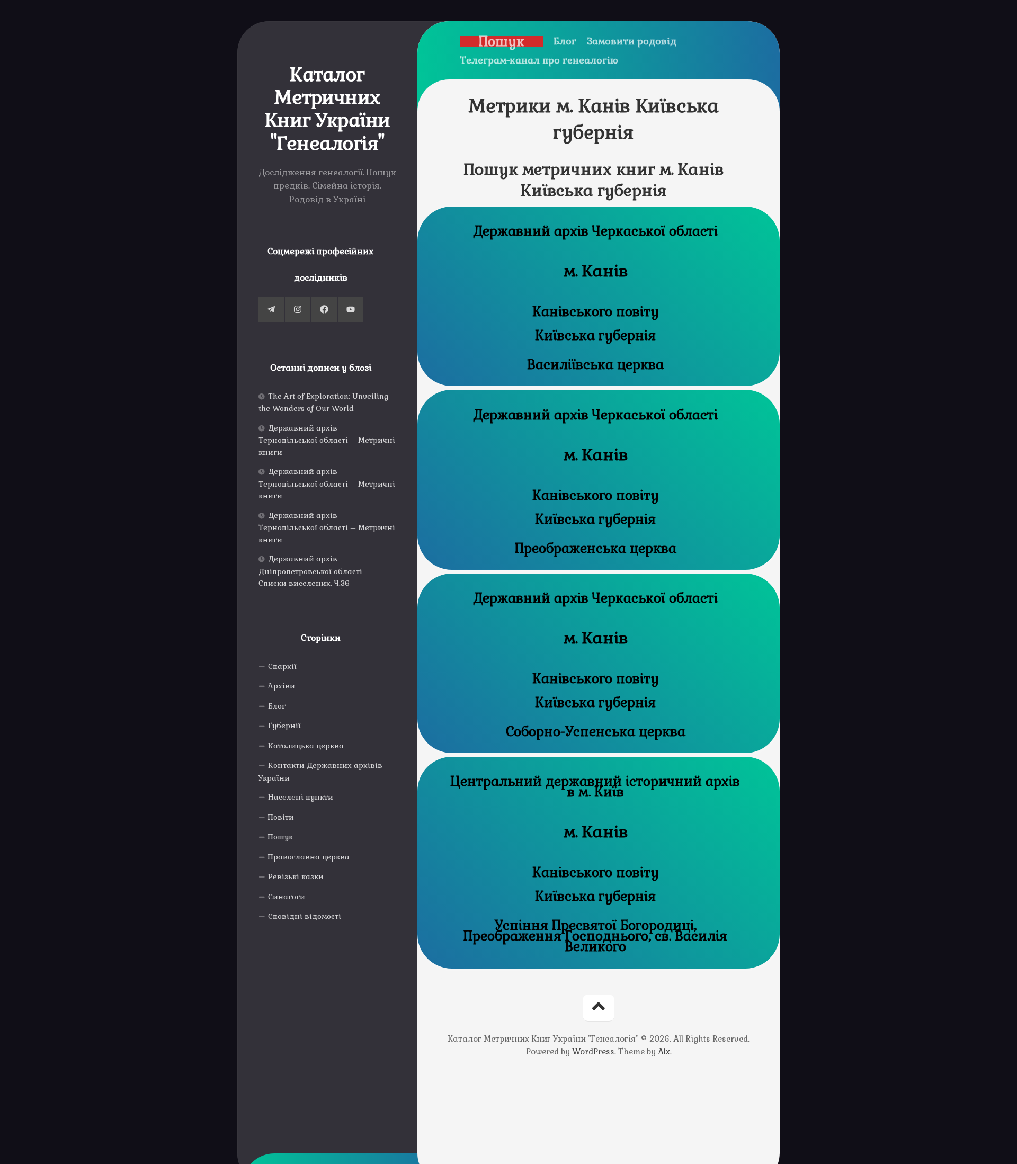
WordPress (593, 1051)
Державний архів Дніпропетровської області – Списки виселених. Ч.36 (314, 571)
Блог (277, 706)
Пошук (280, 836)
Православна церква (309, 857)
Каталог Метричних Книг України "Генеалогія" (327, 109)
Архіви (281, 686)
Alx (664, 1051)
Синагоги (286, 896)
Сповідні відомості (304, 916)
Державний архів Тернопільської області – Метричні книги (326, 440)
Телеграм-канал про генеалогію (539, 60)
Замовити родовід (631, 41)
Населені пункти (300, 797)
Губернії (284, 725)
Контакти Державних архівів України (320, 771)
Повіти (281, 817)
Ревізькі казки (296, 876)
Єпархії (282, 666)
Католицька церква (306, 745)
